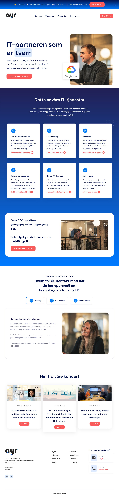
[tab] (35, 300)
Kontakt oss (106, 16)
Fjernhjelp (73, 462)
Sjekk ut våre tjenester (19, 76)
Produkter (62, 16)
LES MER (24, 423)
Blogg (54, 462)
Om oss (38, 16)
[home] (11, 16)
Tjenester (49, 16)
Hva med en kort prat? (23, 248)
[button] (76, 16)
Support (73, 459)
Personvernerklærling (59, 493)
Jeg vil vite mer (97, 4)
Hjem (54, 452)
